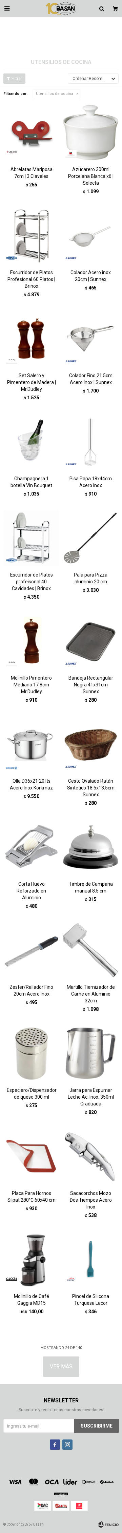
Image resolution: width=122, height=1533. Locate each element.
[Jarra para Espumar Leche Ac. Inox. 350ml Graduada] (91, 1053)
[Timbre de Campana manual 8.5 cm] (91, 847)
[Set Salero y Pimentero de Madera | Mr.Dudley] (31, 339)
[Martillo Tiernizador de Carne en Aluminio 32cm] (91, 950)
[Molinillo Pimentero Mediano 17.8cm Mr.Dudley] (31, 641)
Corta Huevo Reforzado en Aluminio (31, 890)
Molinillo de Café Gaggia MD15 (31, 1300)
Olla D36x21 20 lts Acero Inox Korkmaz (31, 784)
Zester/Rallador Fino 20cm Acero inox (31, 990)
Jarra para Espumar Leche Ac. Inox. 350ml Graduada (91, 1096)
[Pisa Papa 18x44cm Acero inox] (91, 442)
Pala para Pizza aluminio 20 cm (90, 578)
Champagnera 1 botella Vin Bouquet (31, 482)
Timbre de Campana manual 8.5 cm (91, 887)
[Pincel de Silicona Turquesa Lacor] (91, 1259)
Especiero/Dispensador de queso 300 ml (31, 1093)
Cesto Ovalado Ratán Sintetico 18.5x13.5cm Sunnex (91, 787)
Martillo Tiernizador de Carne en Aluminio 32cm (91, 993)
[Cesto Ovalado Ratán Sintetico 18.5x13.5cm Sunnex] (91, 744)
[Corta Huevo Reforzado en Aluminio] (31, 847)
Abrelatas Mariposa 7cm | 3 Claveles (32, 173)
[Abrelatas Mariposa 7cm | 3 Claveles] (31, 132)
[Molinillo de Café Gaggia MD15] (31, 1259)
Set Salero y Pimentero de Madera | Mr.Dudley (31, 382)
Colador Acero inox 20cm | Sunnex (90, 276)
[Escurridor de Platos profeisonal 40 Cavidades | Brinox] (31, 538)
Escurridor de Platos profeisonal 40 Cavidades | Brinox (31, 581)
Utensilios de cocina (54, 93)
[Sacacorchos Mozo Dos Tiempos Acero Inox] (91, 1156)
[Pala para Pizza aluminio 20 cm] (91, 538)
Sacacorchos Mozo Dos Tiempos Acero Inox (91, 1200)
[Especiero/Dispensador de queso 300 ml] (31, 1053)
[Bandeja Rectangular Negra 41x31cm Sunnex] (91, 641)
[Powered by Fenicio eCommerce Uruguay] (108, 1524)
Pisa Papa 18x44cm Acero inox (90, 482)
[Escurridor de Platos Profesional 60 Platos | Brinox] (31, 235)
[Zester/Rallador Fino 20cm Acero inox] (31, 950)
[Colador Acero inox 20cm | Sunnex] (91, 235)
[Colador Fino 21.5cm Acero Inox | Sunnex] (91, 339)
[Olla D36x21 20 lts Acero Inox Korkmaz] (31, 744)
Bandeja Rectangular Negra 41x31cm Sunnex (90, 684)
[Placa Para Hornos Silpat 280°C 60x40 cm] (31, 1156)
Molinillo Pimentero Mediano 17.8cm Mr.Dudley (31, 684)
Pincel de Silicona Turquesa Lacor (90, 1300)
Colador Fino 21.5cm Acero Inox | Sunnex (91, 379)
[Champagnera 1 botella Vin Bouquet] (31, 442)
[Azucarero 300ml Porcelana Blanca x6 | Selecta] (91, 132)
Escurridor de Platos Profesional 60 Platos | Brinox (31, 279)
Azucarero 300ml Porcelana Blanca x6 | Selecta (91, 176)
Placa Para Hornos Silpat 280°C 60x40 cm (31, 1196)
